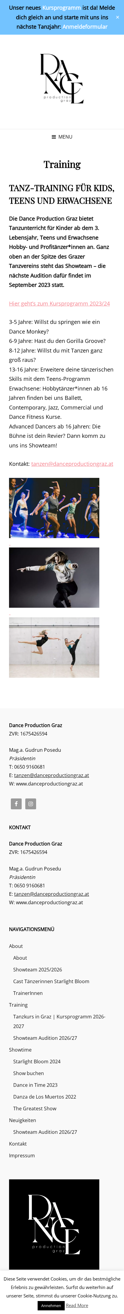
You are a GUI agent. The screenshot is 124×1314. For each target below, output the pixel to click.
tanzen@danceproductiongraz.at (72, 463)
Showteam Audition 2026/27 (45, 1038)
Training (18, 1005)
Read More (77, 1305)
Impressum (22, 1155)
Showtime (20, 1049)
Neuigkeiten (22, 1120)
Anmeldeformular (85, 26)
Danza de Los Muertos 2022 (44, 1096)
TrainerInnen (28, 993)
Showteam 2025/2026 (37, 969)
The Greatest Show (34, 1108)
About (16, 946)
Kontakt (18, 1143)
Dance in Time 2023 (35, 1085)
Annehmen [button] (51, 1305)
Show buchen (28, 1073)
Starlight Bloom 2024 (36, 1061)
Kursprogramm (61, 7)
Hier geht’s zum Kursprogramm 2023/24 (59, 303)
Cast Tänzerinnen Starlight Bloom (51, 981)
